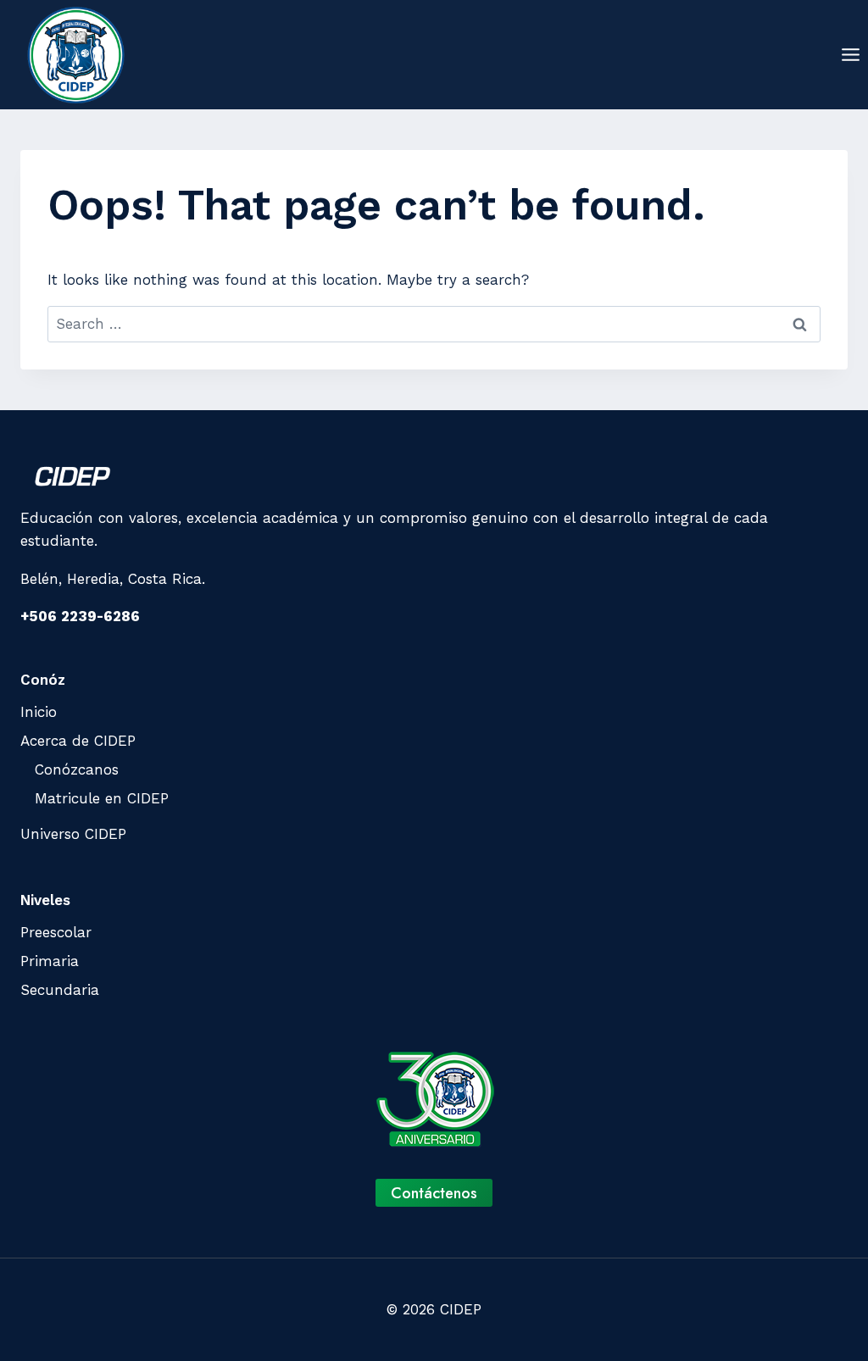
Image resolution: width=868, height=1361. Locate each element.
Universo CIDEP (73, 833)
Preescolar (56, 932)
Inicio (38, 711)
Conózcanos (77, 769)
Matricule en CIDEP (102, 798)
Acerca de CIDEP (78, 740)
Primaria (49, 961)
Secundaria (59, 989)
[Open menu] (850, 54)
